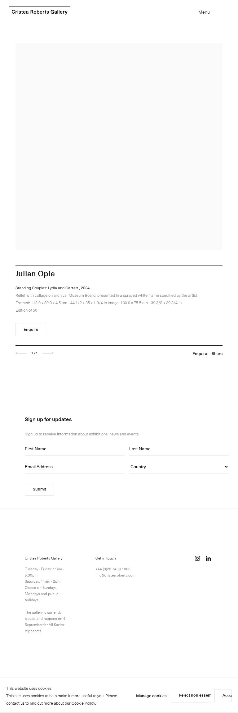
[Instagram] (197, 558)
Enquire (31, 329)
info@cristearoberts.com (115, 575)
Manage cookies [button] (151, 695)
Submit (39, 489)
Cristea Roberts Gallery (40, 12)
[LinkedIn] (208, 558)
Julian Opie (35, 273)
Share (217, 353)
